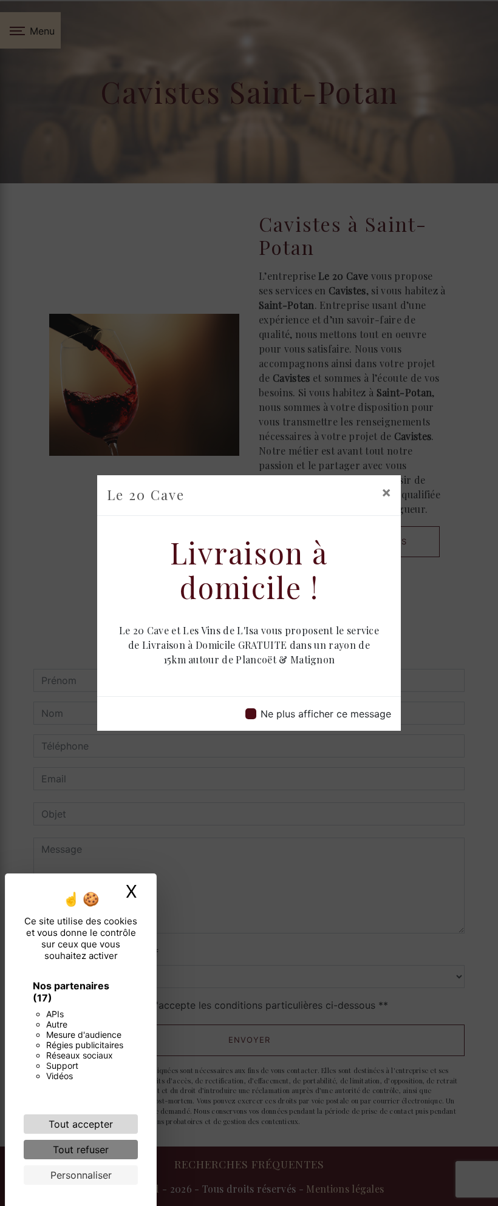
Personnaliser (81, 1175)
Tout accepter (81, 1124)
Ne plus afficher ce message (326, 714)
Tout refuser (81, 1149)
